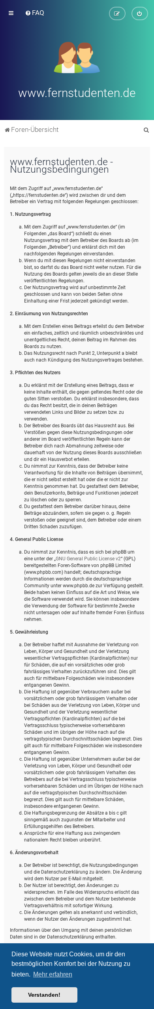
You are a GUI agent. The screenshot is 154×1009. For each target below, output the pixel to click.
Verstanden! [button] (44, 995)
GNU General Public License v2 (88, 559)
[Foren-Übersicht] (77, 57)
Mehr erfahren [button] (52, 974)
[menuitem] (34, 13)
